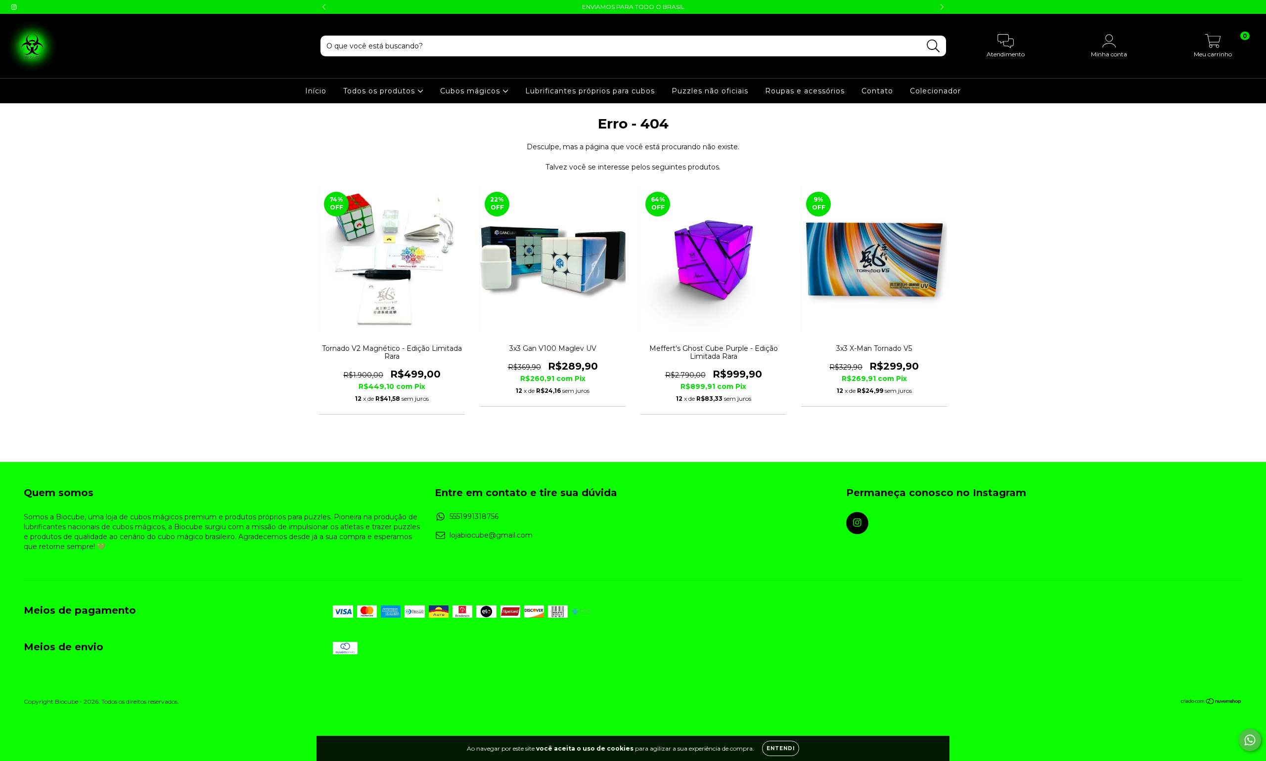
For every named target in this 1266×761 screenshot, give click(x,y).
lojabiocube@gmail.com (491, 535)
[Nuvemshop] (1211, 702)
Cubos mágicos (471, 90)
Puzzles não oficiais (710, 90)
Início (315, 90)
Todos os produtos (380, 90)
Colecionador (935, 90)
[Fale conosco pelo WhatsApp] (1250, 740)
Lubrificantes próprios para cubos (590, 90)
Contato (877, 90)
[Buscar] (933, 46)
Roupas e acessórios (805, 90)
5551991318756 (474, 516)
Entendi (781, 748)
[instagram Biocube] (13, 6)
